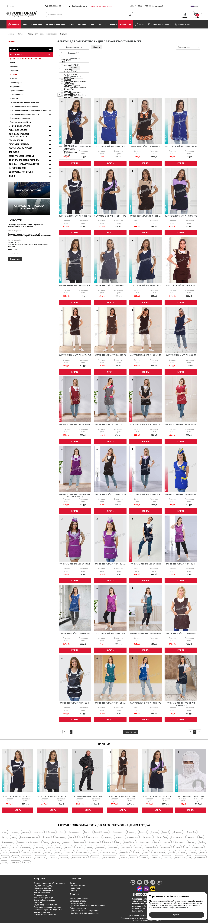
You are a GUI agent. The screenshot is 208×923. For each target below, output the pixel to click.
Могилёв (5, 857)
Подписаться (15, 259)
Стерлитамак (144, 842)
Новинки (113, 24)
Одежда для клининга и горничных (24, 106)
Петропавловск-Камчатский (27, 842)
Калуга (4, 837)
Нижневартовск (132, 837)
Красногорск (60, 837)
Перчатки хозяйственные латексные (24, 102)
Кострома (46, 837)
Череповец (38, 847)
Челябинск (15, 862)
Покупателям (36, 24)
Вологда (154, 832)
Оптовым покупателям (55, 24)
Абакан (4, 832)
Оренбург (95, 857)
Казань (57, 852)
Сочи (118, 842)
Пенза (187, 847)
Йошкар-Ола (191, 832)
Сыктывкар (179, 842)
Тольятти (144, 857)
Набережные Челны (79, 857)
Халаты (13, 63)
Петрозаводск (7, 842)
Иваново (26, 852)
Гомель (182, 852)
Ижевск (37, 852)
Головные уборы (16, 83)
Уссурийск (26, 847)
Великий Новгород (101, 832)
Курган (71, 837)
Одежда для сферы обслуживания (25, 59)
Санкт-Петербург (109, 857)
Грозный (165, 832)
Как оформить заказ (79, 898)
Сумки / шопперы (17, 90)
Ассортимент (40, 878)
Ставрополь (198, 847)
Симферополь (94, 842)
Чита (49, 847)
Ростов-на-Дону (159, 852)
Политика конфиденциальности (84, 913)
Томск (122, 857)
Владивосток (41, 857)
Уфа (189, 857)
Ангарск (15, 832)
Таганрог (191, 842)
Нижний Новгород (109, 852)
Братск (86, 832)
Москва (94, 852)
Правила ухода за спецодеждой (84, 910)
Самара (15, 857)
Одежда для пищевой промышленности (19, 135)
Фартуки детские (16, 94)
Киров (52, 857)
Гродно (193, 852)
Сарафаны (14, 71)
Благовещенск (74, 832)
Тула (3, 852)
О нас (25, 24)
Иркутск (48, 852)
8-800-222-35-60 (146, 894)
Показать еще (130, 732)
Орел (201, 837)
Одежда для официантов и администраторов (28, 110)
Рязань (4, 862)
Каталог (15, 24)
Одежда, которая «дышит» (20, 118)
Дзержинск (177, 832)
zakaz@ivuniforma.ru (78, 6)
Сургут (156, 842)
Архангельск (38, 832)
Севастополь (79, 842)
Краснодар (69, 852)
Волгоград (126, 847)
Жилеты (13, 79)
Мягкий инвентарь (17, 168)
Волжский (143, 832)
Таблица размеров (78, 908)
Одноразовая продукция (21, 172)
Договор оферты (77, 903)
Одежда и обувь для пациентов (24, 164)
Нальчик (118, 837)
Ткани (12, 176)
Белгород (51, 832)
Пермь (145, 852)
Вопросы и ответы (78, 901)
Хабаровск (100, 847)
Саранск (66, 842)
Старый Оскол (129, 842)
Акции (72, 883)
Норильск (190, 837)
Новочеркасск (176, 837)
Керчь (13, 837)
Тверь (4, 847)
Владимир (131, 832)
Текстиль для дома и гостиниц (24, 160)
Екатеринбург (151, 847)
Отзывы (73, 890)
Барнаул (89, 847)
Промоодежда (16, 140)
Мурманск (106, 837)
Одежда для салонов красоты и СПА (24, 114)
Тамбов (202, 842)
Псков (45, 842)
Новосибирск (125, 852)
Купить (74, 163)
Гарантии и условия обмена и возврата (87, 906)
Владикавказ (117, 832)
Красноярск (82, 852)
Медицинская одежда (19, 126)
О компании (75, 878)
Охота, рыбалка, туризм (20, 148)
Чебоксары (14, 852)
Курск (81, 837)
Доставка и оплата (86, 24)
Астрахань (27, 857)
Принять (176, 915)
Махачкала (64, 857)
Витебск (172, 852)
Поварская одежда (18, 130)
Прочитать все (13, 242)
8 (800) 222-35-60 (54, 6)
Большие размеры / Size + (20, 122)
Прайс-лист (75, 888)
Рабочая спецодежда (19, 144)
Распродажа (125, 24)
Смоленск (107, 842)
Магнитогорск (93, 837)
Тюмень (155, 857)
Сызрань (167, 842)
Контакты (102, 24)
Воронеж (138, 847)
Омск (137, 852)
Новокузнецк (200, 857)
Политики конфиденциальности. (174, 907)
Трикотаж (14, 98)
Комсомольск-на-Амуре (29, 837)
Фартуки (13, 75)
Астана (26, 862)
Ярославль (113, 847)
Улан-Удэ (14, 847)
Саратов (133, 857)
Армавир (25, 832)
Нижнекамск (147, 837)
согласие (195, 903)
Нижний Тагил (162, 837)
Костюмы (14, 67)
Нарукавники (15, 86)
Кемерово (179, 857)
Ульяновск (167, 857)
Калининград (165, 847)
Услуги (71, 24)
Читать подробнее (15, 231)
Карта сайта (137, 911)
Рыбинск (55, 842)
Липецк (177, 847)
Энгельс (68, 847)
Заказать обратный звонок (101, 6)
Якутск (78, 847)
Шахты (58, 847)
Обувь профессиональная (21, 156)
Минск (202, 852)
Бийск (62, 832)
